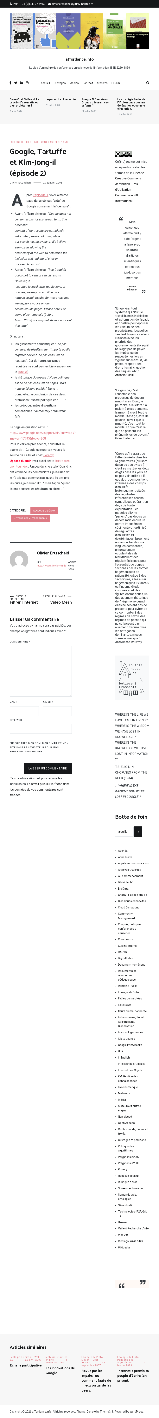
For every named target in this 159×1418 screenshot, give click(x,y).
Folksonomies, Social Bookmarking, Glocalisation (131, 1022)
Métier (122, 1099)
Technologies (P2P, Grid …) (132, 1213)
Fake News (124, 1004)
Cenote (91, 1411)
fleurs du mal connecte (132, 1011)
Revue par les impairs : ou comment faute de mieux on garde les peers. (96, 1381)
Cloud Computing (128, 907)
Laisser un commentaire (48, 768)
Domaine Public (127, 985)
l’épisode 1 (40, 195)
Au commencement (130, 876)
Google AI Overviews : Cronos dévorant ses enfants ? (95, 102)
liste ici (23, 372)
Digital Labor (125, 958)
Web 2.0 (123, 1234)
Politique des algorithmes (126, 1148)
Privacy (122, 1169)
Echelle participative (26, 1365)
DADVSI (122, 952)
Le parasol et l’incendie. (61, 99)
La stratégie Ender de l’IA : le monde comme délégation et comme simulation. (131, 104)
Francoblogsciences (130, 1032)
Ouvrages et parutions (132, 1140)
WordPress (136, 1411)
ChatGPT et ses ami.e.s (133, 894)
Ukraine (122, 1222)
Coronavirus (125, 939)
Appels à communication (133, 863)
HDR (120, 1051)
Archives (102, 83)
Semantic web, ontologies (127, 1196)
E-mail (48, 702)
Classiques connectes (132, 901)
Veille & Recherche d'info (133, 1228)
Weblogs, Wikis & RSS (131, 1241)
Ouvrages (60, 83)
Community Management (126, 916)
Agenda (123, 850)
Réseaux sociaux (128, 1175)
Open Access (126, 1122)
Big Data (123, 888)
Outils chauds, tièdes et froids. (133, 1131)
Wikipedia (124, 1247)
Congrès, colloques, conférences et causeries (130, 929)
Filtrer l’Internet (24, 600)
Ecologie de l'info (20, 142)
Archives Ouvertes (129, 869)
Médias (74, 83)
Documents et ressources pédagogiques (127, 975)
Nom (13, 702)
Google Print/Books (130, 1044)
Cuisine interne (127, 945)
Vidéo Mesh (57, 600)
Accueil (45, 83)
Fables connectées (130, 998)
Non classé (125, 1116)
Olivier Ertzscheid (21, 182)
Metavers (124, 1093)
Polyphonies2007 (128, 1156)
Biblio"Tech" (125, 882)
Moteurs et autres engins (50, 142)
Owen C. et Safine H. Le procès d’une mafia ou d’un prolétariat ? (24, 102)
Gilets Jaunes (126, 1038)
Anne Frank (125, 857)
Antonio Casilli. (125, 375)
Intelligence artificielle (131, 1063)
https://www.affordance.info (51, 565)
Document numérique (131, 964)
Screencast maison (130, 1188)
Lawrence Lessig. (132, 288)
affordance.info (80, 59)
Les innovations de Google (60, 1370)
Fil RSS (115, 83)
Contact (88, 83)
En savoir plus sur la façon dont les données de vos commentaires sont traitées (39, 789)
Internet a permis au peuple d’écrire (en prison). (133, 1376)
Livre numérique (128, 1087)
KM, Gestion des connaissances (128, 1078)
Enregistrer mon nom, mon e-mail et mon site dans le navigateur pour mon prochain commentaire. (39, 747)
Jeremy (48, 455)
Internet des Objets (130, 1070)
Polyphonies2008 (128, 1163)
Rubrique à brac (127, 1182)
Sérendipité (125, 1205)
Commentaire (20, 641)
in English (124, 1057)
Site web (16, 720)
